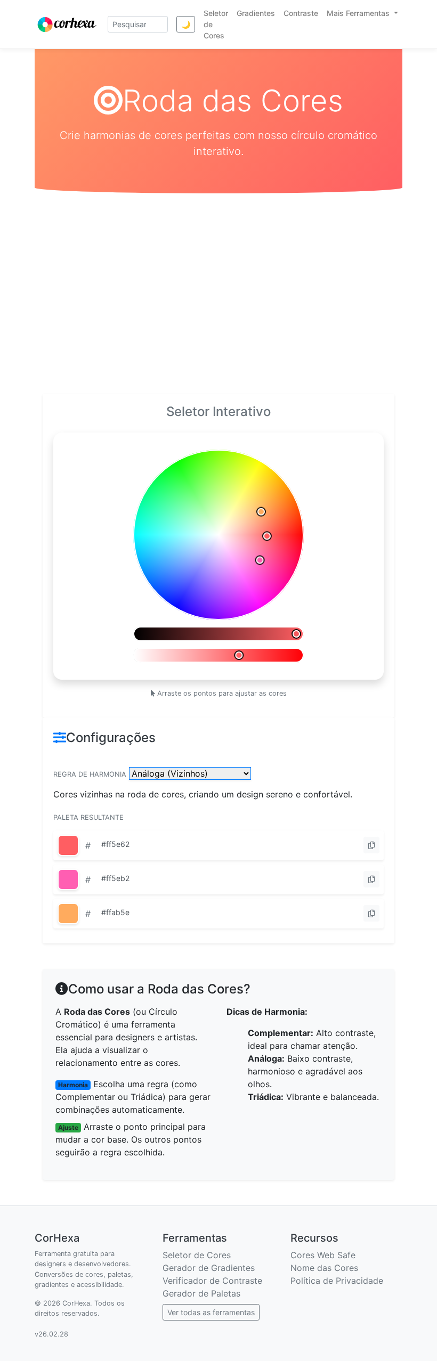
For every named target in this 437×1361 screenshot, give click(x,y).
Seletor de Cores (197, 1255)
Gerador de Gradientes (209, 1267)
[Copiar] (371, 845)
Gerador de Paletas (201, 1293)
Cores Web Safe (322, 1255)
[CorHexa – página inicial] (67, 24)
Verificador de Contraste (212, 1280)
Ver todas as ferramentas (211, 1312)
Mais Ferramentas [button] (359, 13)
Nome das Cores (324, 1267)
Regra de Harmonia (89, 774)
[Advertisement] (218, 293)
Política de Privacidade (336, 1280)
